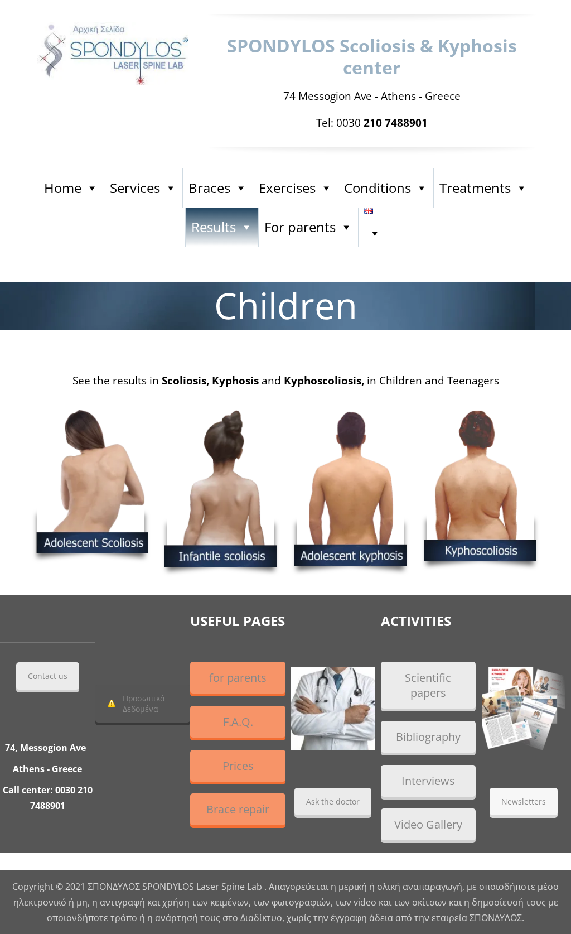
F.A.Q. (238, 721)
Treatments (475, 188)
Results (213, 227)
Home (62, 188)
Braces (209, 188)
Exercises (287, 188)
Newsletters (523, 801)
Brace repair (237, 809)
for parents (238, 677)
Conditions (377, 188)
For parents (300, 227)
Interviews (428, 780)
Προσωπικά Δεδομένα (144, 703)
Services (135, 188)
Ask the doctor (333, 801)
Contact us (47, 676)
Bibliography (428, 736)
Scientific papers (428, 685)
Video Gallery (428, 824)
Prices (238, 765)
